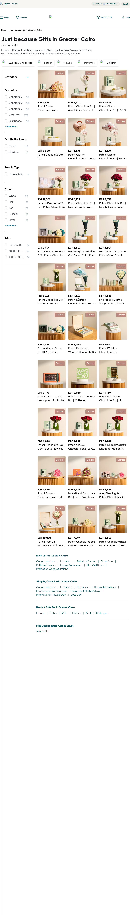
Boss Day (76, 595)
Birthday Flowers (46, 565)
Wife (65, 613)
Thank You (107, 561)
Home (3, 30)
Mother (76, 613)
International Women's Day (52, 591)
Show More (10, 127)
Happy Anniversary (71, 565)
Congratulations (46, 561)
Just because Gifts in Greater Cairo (26, 30)
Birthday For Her (86, 561)
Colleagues (102, 613)
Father (53, 613)
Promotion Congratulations (52, 569)
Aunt (89, 613)
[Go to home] (61, 17)
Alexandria (42, 631)
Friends (40, 613)
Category (11, 77)
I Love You (66, 561)
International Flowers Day (51, 595)
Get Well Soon (95, 565)
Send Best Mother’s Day (86, 591)
